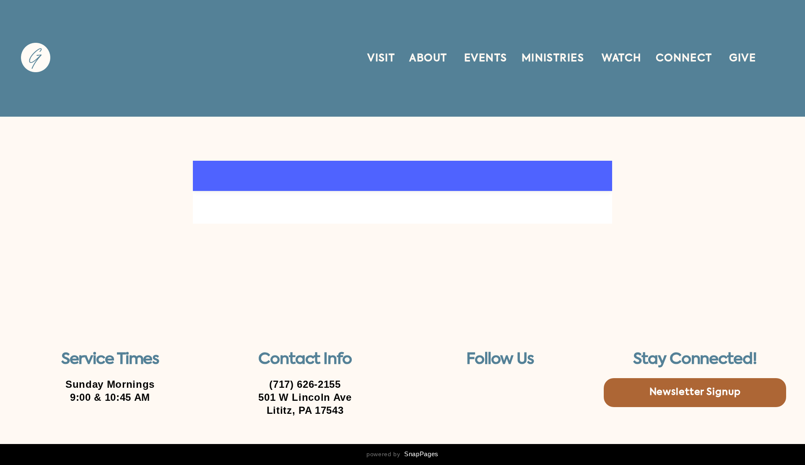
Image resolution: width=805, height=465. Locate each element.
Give (742, 58)
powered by (402, 454)
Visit (381, 58)
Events (485, 58)
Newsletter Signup (695, 392)
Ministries (554, 58)
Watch (621, 58)
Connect (685, 58)
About (429, 58)
